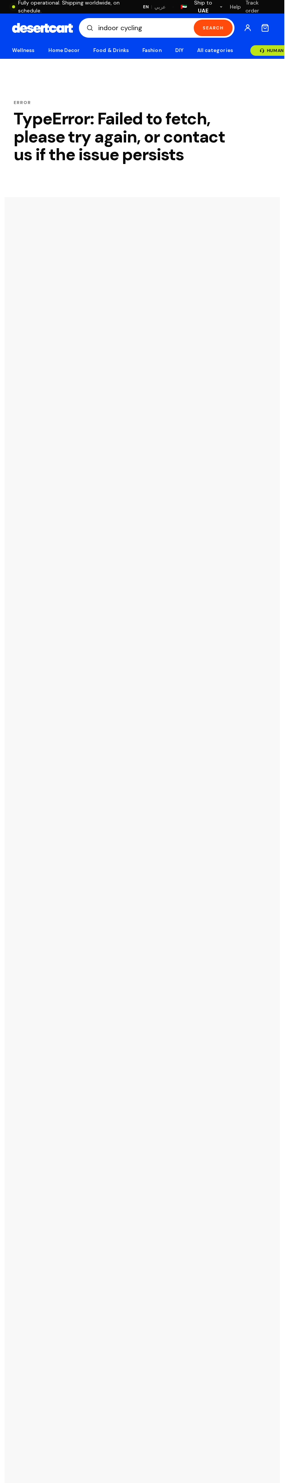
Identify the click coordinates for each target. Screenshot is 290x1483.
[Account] (248, 27)
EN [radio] (146, 6)
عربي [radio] (160, 7)
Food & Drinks (111, 50)
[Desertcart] (42, 28)
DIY (179, 50)
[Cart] (265, 27)
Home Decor (64, 50)
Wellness (23, 50)
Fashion (151, 50)
